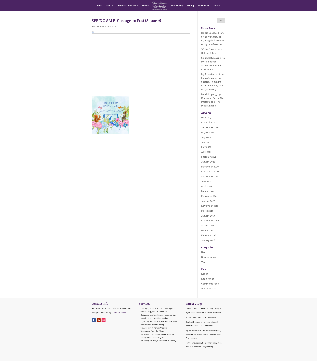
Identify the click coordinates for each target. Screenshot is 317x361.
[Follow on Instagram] (104, 320)
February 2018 (208, 235)
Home (99, 6)
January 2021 (208, 161)
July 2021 (206, 137)
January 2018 (208, 240)
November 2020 (210, 171)
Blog (203, 252)
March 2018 (207, 230)
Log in (204, 273)
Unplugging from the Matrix (152, 331)
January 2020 (208, 201)
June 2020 (206, 181)
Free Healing (177, 6)
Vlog (203, 262)
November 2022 (210, 122)
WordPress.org (209, 288)
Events (145, 6)
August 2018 (207, 225)
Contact (216, 6)
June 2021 (206, 142)
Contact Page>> (119, 312)
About (108, 6)
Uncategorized (209, 257)
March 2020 (207, 191)
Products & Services (126, 6)
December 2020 (210, 166)
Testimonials (203, 6)
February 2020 (209, 196)
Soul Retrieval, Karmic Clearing (154, 328)
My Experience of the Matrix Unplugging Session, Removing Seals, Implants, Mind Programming (212, 82)
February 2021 (208, 156)
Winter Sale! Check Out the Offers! (201, 317)
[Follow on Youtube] (99, 320)
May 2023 (206, 117)
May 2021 (206, 147)
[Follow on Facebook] (94, 320)
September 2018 (210, 220)
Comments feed (210, 283)
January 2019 (208, 215)
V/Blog (190, 6)
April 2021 (206, 152)
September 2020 (210, 176)
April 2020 (206, 186)
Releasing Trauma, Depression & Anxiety (158, 341)
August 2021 (207, 132)
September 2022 (210, 127)
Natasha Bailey (100, 26)
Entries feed (207, 278)
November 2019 (209, 206)
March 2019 (207, 211)
